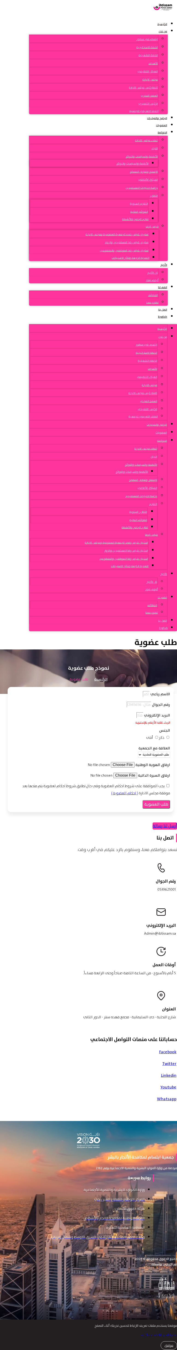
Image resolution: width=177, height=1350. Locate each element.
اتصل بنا (162, 309)
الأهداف (153, 63)
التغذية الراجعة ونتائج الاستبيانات (130, 258)
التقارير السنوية (139, 203)
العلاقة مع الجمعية (154, 748)
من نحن (163, 31)
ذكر (161, 737)
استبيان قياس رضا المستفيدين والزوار (127, 242)
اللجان (154, 148)
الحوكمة (162, 132)
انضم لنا (162, 287)
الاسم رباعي (160, 694)
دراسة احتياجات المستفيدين (142, 188)
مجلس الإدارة (150, 79)
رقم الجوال (160, 705)
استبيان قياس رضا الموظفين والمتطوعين (124, 250)
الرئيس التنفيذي (148, 104)
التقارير (154, 196)
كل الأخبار (152, 273)
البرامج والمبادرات (157, 118)
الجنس (164, 731)
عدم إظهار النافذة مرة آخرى (159, 1335)
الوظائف (153, 295)
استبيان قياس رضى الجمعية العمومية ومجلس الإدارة (117, 234)
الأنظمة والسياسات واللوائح (142, 156)
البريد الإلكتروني (156, 715)
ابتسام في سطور (147, 39)
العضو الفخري (149, 95)
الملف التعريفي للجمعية (144, 111)
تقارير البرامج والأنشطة (135, 219)
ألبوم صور (152, 280)
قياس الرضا (152, 226)
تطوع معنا (152, 302)
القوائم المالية (139, 212)
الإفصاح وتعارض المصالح (144, 171)
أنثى (149, 737)
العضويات (161, 125)
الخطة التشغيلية (148, 55)
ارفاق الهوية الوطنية (152, 765)
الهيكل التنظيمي (148, 71)
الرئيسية (162, 24)
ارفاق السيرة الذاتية (153, 775)
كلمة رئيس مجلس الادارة (143, 87)
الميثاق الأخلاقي (148, 180)
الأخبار (163, 265)
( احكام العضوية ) (124, 793)
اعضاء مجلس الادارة (146, 140)
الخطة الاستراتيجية (147, 47)
